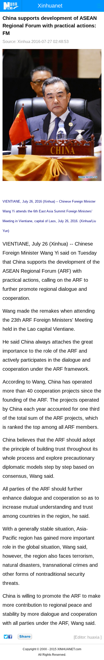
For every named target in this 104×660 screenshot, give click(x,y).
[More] (25, 636)
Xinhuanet (50, 6)
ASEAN (11, 271)
